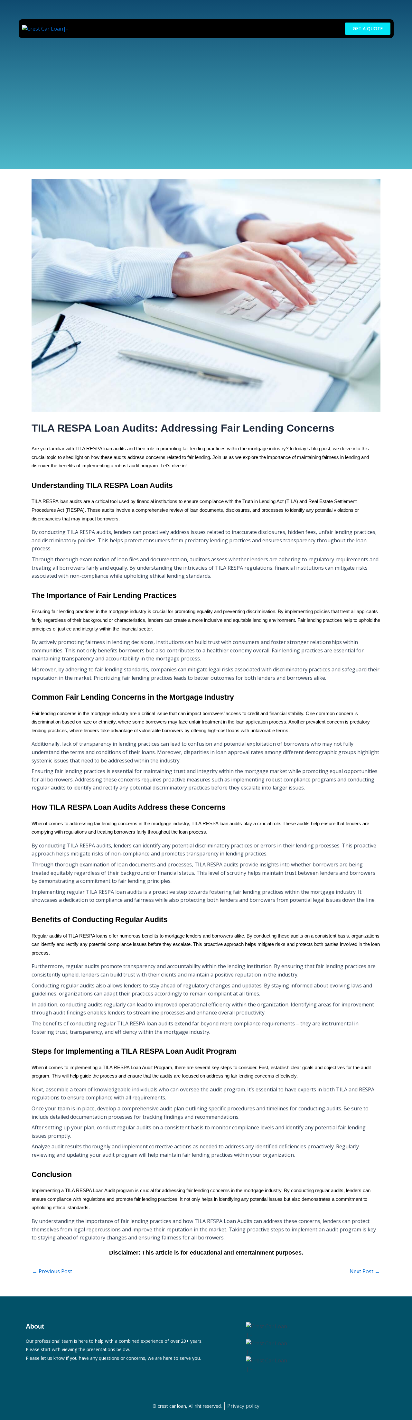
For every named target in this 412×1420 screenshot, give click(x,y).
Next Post (365, 1271)
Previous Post (52, 1271)
